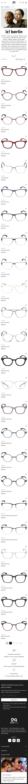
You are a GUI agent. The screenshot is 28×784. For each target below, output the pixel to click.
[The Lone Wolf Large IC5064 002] (14, 529)
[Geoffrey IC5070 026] (14, 384)
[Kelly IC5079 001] (14, 360)
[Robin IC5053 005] (14, 626)
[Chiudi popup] (25, 759)
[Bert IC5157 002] (14, 216)
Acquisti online (5, 754)
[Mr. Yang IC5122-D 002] (14, 602)
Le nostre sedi (5, 746)
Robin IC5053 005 (5, 636)
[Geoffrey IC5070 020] (14, 409)
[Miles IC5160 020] (14, 553)
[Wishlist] (20, 2)
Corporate (4, 750)
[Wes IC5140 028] (14, 288)
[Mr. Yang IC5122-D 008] (14, 577)
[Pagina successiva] (21, 643)
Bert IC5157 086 (5, 202)
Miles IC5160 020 (5, 563)
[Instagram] (14, 740)
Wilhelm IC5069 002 (6, 491)
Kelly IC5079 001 (5, 370)
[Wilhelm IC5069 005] (14, 457)
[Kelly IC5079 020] (14, 336)
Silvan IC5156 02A (5, 250)
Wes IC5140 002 (5, 322)
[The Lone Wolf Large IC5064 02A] (14, 505)
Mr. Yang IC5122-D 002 (6, 612)
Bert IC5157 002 (5, 226)
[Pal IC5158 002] (14, 167)
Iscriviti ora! (14, 700)
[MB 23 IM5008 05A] (14, 71)
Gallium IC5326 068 (6, 105)
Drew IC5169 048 (5, 153)
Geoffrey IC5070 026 (6, 395)
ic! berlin (3, 79)
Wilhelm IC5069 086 (6, 443)
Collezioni (7, 7)
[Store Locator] (23, 2)
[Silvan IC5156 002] (14, 264)
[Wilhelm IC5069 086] (14, 433)
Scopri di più (11, 781)
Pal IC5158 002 (4, 177)
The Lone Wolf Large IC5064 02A (9, 515)
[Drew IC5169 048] (14, 143)
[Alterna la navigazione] (2, 2)
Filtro (13, 56)
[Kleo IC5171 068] (14, 119)
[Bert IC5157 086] (14, 191)
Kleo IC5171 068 (5, 129)
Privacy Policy (6, 709)
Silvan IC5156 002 (5, 274)
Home (2, 7)
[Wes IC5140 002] (14, 312)
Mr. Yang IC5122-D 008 (6, 588)
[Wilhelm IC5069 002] (14, 481)
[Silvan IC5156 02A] (14, 240)
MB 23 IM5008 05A (6, 81)
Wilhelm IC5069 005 (6, 467)
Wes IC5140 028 (5, 298)
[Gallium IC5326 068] (14, 95)
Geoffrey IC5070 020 (6, 419)
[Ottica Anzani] (14, 2)
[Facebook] (9, 740)
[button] (5, 2)
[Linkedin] (18, 740)
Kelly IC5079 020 (5, 346)
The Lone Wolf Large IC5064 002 (9, 539)
